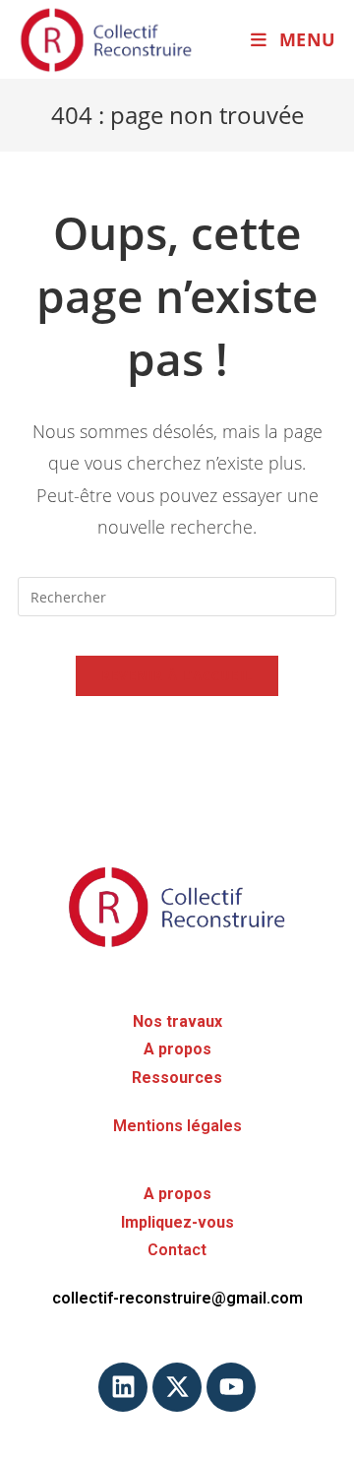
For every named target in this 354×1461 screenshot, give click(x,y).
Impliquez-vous (177, 1222)
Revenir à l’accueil (177, 675)
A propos (177, 1049)
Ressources (177, 1077)
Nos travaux (177, 1021)
